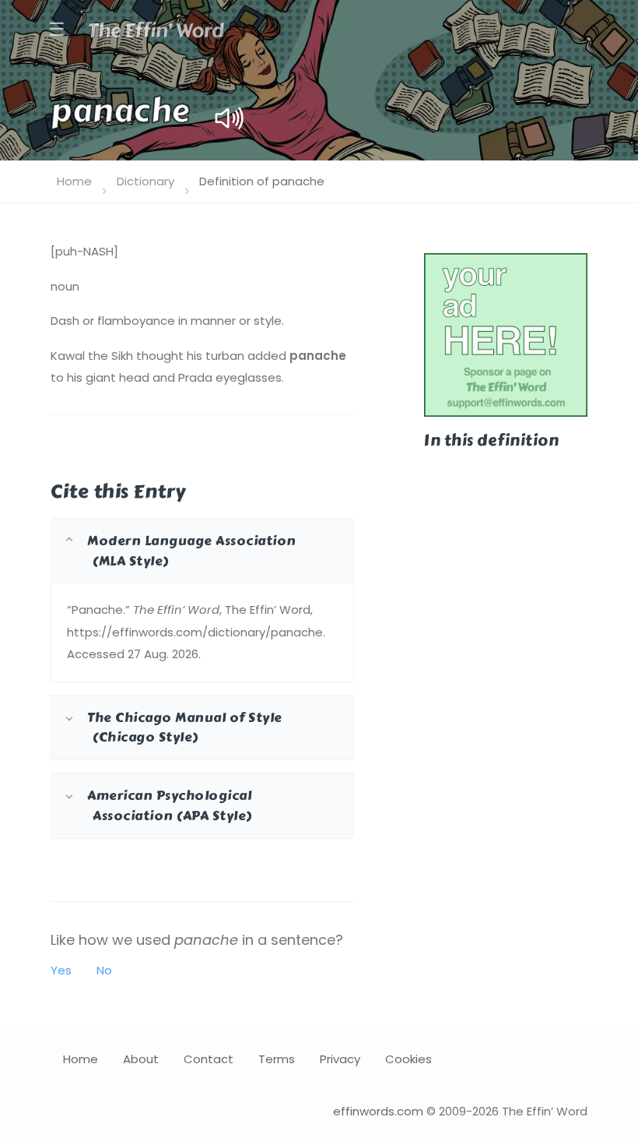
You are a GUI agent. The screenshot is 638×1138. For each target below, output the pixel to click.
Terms (276, 1059)
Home (74, 181)
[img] (229, 118)
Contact (208, 1059)
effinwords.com (378, 1111)
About (141, 1059)
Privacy (340, 1059)
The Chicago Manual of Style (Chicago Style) (184, 727)
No (104, 970)
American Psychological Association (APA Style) (169, 805)
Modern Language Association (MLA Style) (191, 550)
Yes (61, 970)
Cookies (408, 1059)
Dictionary (145, 181)
